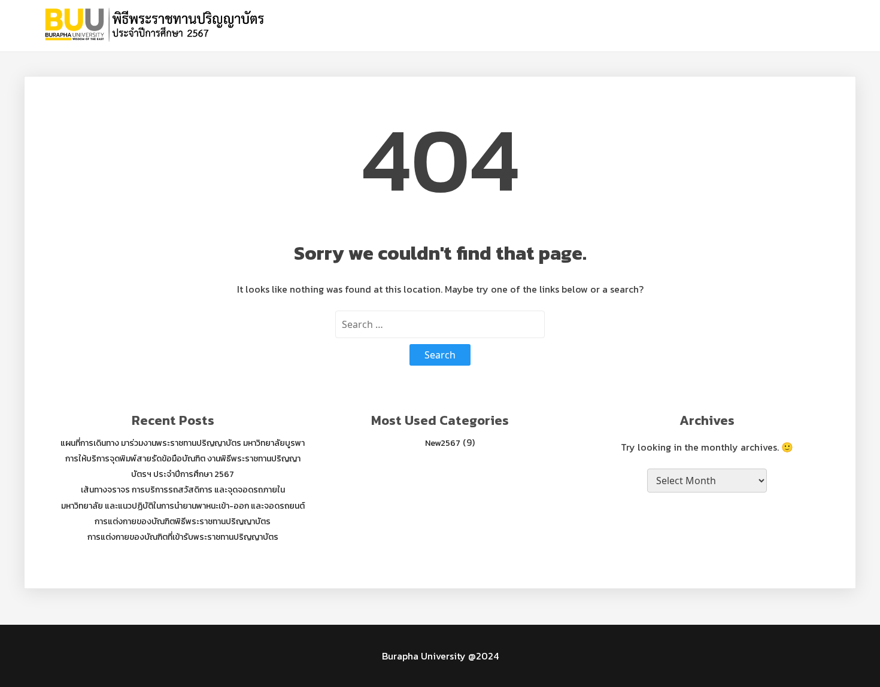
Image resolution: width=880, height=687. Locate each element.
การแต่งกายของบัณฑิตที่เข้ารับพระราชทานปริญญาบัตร (182, 537)
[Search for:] (440, 324)
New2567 (442, 443)
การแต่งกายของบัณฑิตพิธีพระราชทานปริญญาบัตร (183, 521)
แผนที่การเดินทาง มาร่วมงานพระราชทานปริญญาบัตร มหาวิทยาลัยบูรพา (182, 443)
